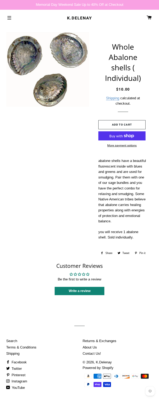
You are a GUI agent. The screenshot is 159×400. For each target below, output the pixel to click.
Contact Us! (92, 354)
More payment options (122, 145)
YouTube (18, 388)
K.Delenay (79, 18)
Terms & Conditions (21, 347)
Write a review (79, 291)
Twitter (16, 369)
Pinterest (18, 375)
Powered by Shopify (98, 368)
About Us (90, 347)
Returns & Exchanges (99, 341)
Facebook (19, 362)
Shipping (112, 98)
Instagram (19, 381)
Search (11, 341)
